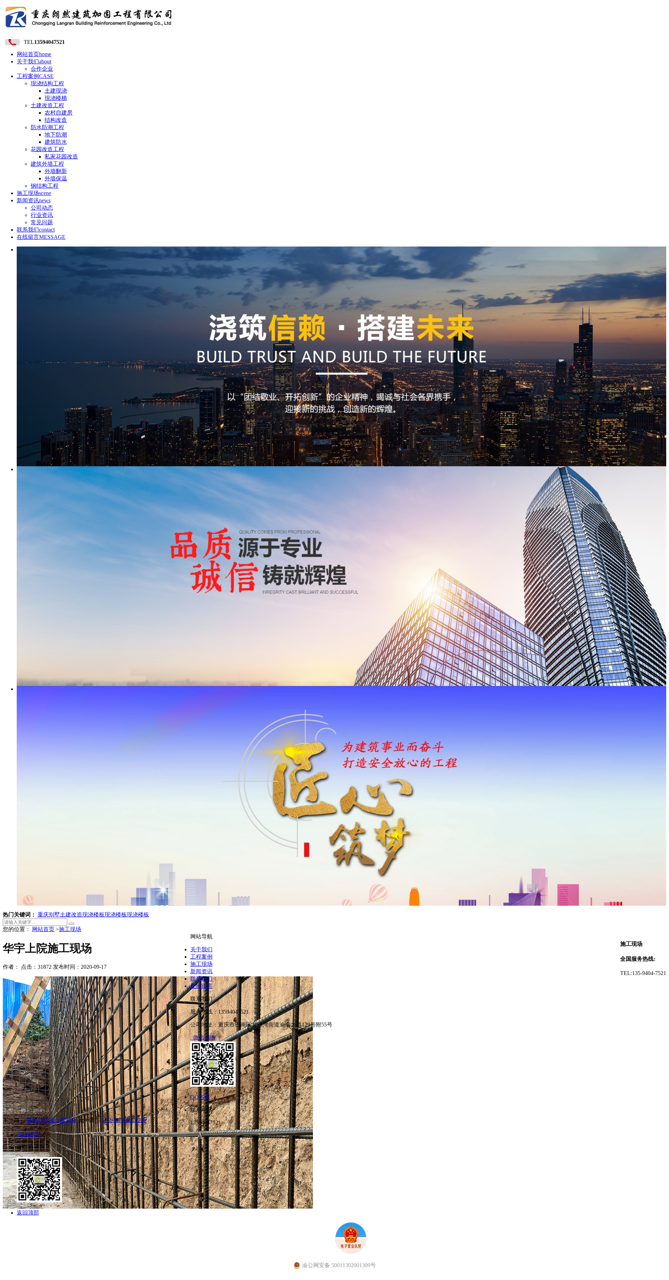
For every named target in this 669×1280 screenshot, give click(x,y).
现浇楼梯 (56, 98)
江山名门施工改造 (124, 1120)
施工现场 (34, 193)
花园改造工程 (47, 149)
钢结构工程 (45, 186)
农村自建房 (58, 113)
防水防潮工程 (47, 127)
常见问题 (42, 222)
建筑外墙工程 (47, 164)
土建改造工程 (47, 105)
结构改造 (56, 120)
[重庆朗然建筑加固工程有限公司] (89, 29)
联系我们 (36, 230)
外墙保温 (56, 178)
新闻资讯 (34, 200)
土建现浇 (56, 91)
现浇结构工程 (47, 83)
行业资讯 (42, 215)
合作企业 (42, 69)
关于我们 (34, 61)
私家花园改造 (61, 156)
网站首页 (34, 54)
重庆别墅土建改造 (60, 915)
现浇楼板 (93, 915)
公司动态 (42, 208)
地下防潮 (56, 135)
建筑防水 (56, 142)
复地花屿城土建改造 (51, 1120)
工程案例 (35, 76)
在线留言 (41, 237)
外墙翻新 (56, 171)
